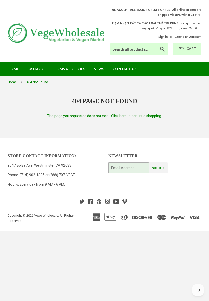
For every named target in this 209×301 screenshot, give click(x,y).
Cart (191, 48)
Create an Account (188, 37)
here (123, 116)
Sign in (163, 37)
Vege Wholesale (46, 215)
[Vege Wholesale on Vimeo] (124, 202)
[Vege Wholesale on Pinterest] (99, 202)
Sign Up (158, 168)
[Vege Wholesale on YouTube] (116, 202)
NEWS (99, 69)
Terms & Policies (69, 69)
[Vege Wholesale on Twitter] (81, 202)
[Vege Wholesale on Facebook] (90, 202)
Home (13, 69)
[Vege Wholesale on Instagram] (107, 202)
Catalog (35, 69)
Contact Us (124, 69)
